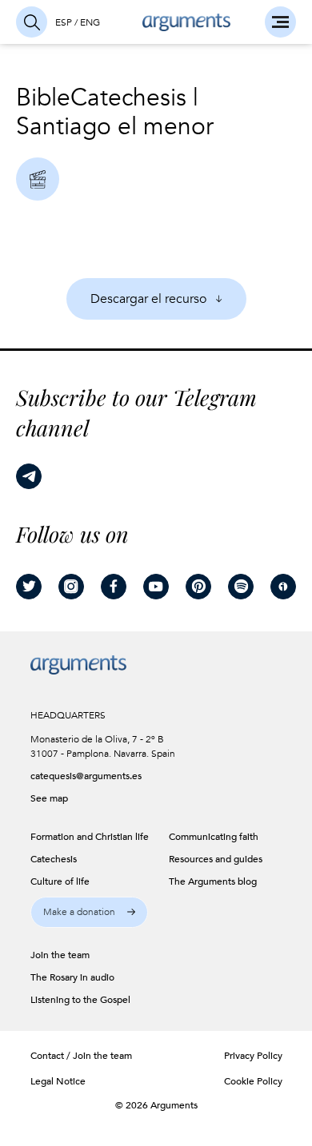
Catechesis (128, 98)
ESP (63, 22)
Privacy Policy (253, 1055)
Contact (47, 1055)
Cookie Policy (253, 1081)
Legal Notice (58, 1081)
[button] (89, 912)
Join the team (102, 1055)
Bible (43, 98)
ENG (90, 22)
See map (49, 798)
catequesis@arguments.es (80, 776)
